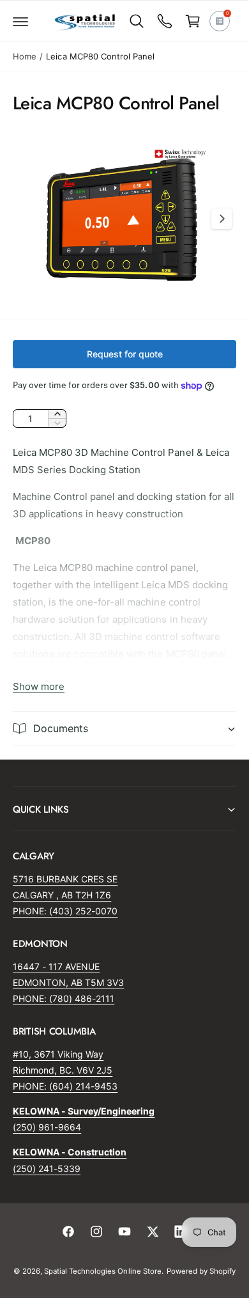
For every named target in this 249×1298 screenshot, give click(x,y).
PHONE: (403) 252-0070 (65, 910)
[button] (20, 21)
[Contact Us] (165, 21)
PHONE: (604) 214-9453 (65, 1086)
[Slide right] (221, 218)
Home (24, 56)
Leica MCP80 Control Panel (100, 56)
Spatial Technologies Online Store (103, 1271)
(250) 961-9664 (47, 1127)
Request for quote (125, 353)
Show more (38, 686)
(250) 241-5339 (46, 1168)
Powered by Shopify (201, 1271)
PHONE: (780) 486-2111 (63, 998)
